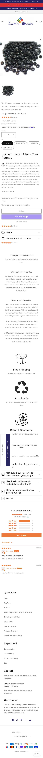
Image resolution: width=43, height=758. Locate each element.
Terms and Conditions (11, 631)
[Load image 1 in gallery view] (8, 91)
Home (6, 598)
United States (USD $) (20, 736)
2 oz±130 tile (20, 143)
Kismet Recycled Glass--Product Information (18, 612)
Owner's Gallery (9, 654)
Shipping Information (10, 626)
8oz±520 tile (8, 148)
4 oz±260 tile (34, 143)
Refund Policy (8, 622)
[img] (6, 548)
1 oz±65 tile (7, 143)
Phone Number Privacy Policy (13, 636)
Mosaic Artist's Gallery (11, 658)
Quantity (4, 131)
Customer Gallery (9, 649)
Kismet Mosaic (24, 751)
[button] (2, 21)
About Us (7, 608)
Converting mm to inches (12, 617)
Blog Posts (7, 603)
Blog (5, 663)
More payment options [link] (21, 221)
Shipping (4, 123)
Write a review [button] (21, 535)
